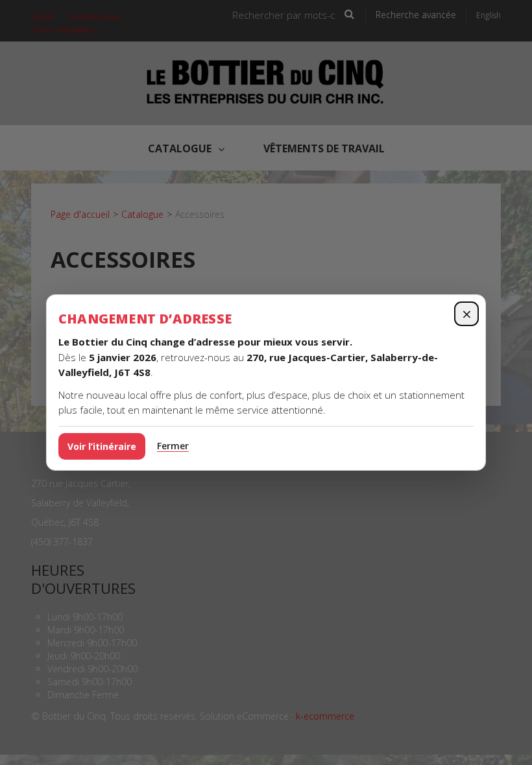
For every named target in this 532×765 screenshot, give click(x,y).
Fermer (173, 446)
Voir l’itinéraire (101, 446)
